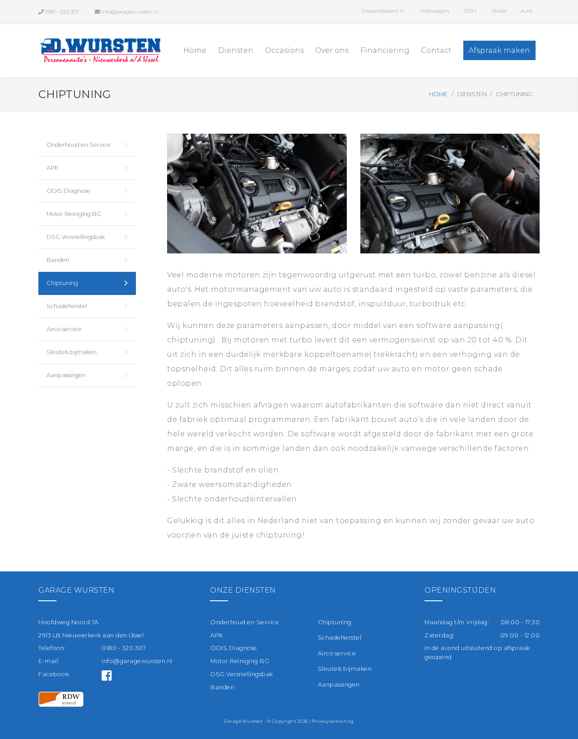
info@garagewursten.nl (137, 661)
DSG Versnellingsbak (76, 237)
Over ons (332, 50)
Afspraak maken (499, 50)
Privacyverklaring (333, 721)
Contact (436, 50)
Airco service (64, 329)
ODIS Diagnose (68, 190)
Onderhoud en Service (79, 144)
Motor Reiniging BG (74, 213)
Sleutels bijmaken (72, 352)
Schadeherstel (67, 306)
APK (53, 167)
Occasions (284, 50)
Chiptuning (62, 283)
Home (194, 50)
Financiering (385, 50)
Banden (58, 260)
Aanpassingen (66, 375)
